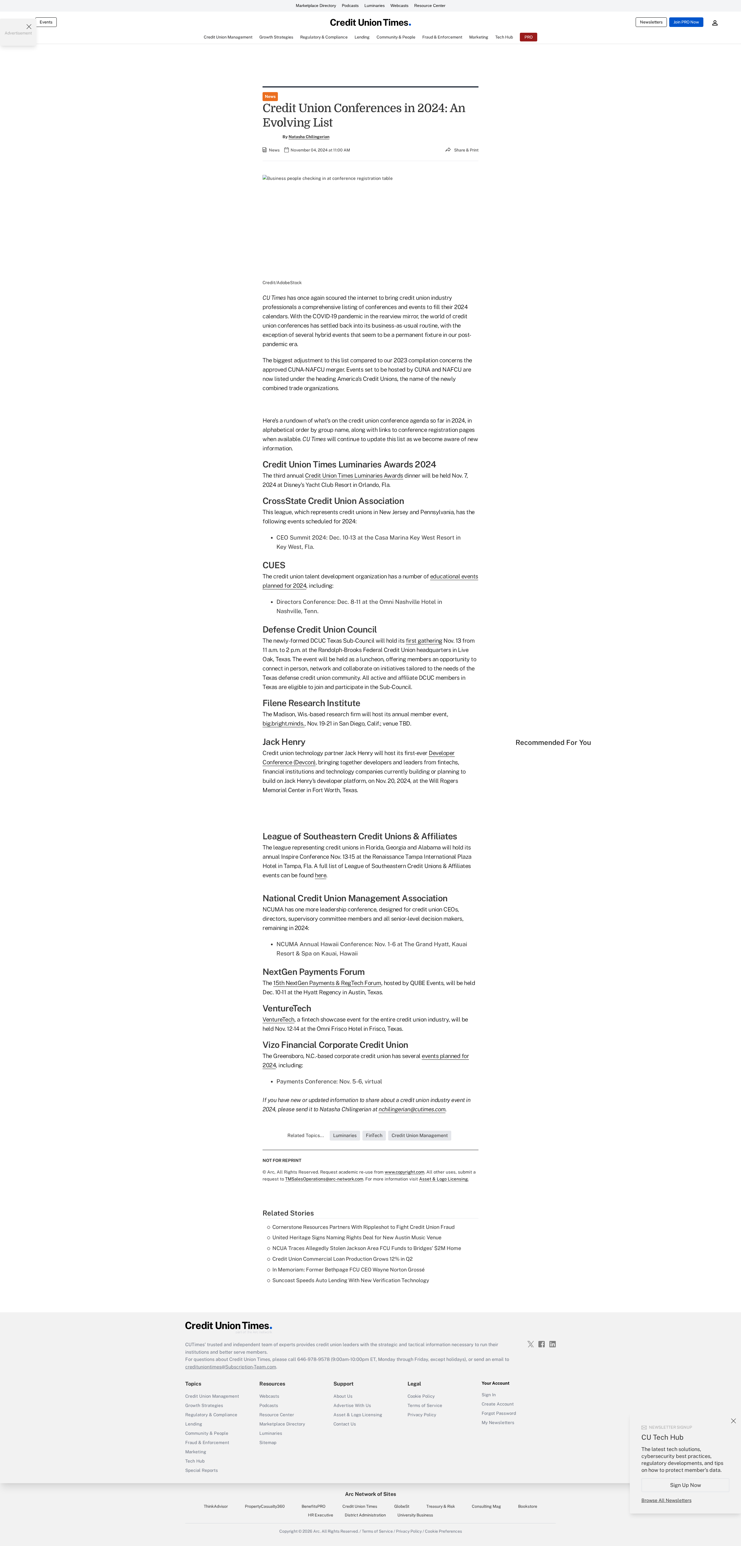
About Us (343, 1396)
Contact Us (344, 1423)
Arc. (317, 1531)
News (270, 96)
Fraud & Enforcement (207, 1442)
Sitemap (267, 1442)
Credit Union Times (359, 1506)
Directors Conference (305, 601)
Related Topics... (305, 1135)
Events (46, 22)
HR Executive (320, 1515)
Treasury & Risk (440, 1506)
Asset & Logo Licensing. (444, 1178)
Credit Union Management (212, 1396)
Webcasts (399, 5)
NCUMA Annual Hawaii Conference (324, 944)
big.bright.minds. (284, 723)
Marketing (195, 1451)
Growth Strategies (204, 1405)
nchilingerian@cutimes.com (412, 1109)
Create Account (498, 1403)
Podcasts (350, 5)
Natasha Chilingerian (309, 136)
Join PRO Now (686, 22)
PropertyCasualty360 (265, 1506)
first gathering (424, 640)
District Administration (365, 1515)
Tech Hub (195, 1461)
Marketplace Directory (316, 5)
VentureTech (278, 1019)
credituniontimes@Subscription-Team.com (230, 1367)
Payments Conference (306, 1081)
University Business (415, 1515)
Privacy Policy (422, 1414)
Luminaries (374, 5)
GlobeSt (401, 1506)
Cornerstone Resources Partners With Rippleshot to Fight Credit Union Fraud (363, 1227)
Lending (193, 1423)
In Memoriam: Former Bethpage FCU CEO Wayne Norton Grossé (348, 1270)
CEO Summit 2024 (301, 537)
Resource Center (429, 5)
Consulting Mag (486, 1506)
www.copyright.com (404, 1171)
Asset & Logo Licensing (357, 1414)
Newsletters (651, 22)
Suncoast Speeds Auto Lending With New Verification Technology (350, 1280)
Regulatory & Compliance (211, 1414)
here (320, 875)
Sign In (489, 1394)
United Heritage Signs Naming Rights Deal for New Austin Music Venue (356, 1237)
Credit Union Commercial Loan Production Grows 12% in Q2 (342, 1259)
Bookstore (527, 1506)
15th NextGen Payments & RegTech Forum (327, 983)
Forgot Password (499, 1413)
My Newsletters (498, 1422)
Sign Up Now (685, 1485)
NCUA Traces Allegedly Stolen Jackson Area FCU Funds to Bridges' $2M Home (366, 1248)
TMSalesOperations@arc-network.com (324, 1178)
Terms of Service (425, 1405)
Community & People (206, 1433)
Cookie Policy (421, 1396)
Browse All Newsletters (666, 1500)
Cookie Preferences (443, 1531)
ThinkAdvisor (216, 1506)
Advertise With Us (352, 1405)
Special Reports (201, 1470)
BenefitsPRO (313, 1506)
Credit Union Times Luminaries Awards (354, 475)
